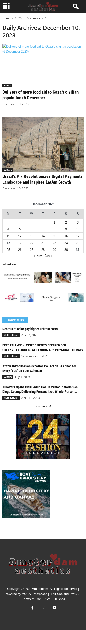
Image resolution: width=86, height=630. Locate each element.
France (7, 85)
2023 (18, 18)
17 (77, 236)
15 (54, 236)
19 (20, 243)
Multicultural (11, 335)
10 (77, 229)
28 (43, 250)
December (33, 18)
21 (43, 243)
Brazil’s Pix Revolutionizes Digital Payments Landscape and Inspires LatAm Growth (42, 179)
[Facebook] (32, 608)
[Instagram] (43, 608)
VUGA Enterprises (34, 594)
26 (20, 250)
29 (54, 250)
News (6, 531)
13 (31, 236)
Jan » (48, 256)
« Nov (38, 256)
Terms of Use (31, 599)
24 (77, 243)
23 (66, 243)
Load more (42, 406)
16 (66, 236)
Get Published (55, 599)
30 (66, 250)
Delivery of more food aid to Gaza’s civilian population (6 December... (40, 95)
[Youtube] (54, 608)
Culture (8, 169)
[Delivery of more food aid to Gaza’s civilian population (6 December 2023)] (43, 65)
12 (20, 236)
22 (54, 243)
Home (6, 18)
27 (31, 250)
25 (8, 250)
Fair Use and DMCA (65, 594)
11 (8, 236)
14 (43, 236)
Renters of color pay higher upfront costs (30, 329)
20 (31, 243)
